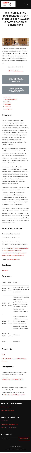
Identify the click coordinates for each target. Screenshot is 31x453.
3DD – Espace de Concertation (9, 427)
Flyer (3, 354)
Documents (8, 106)
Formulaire (5, 270)
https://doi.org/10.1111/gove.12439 (14, 394)
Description (8, 97)
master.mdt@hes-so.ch (13, 259)
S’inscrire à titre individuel (7, 410)
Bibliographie (8, 109)
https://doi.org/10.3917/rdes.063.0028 (12, 379)
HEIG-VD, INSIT (5, 420)
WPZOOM (23, 449)
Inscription (7, 102)
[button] (15, 79)
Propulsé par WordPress (15, 446)
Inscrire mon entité (6, 407)
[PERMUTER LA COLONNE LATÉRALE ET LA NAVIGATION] (28, 4)
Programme (8, 104)
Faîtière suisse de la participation (9, 424)
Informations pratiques (11, 99)
